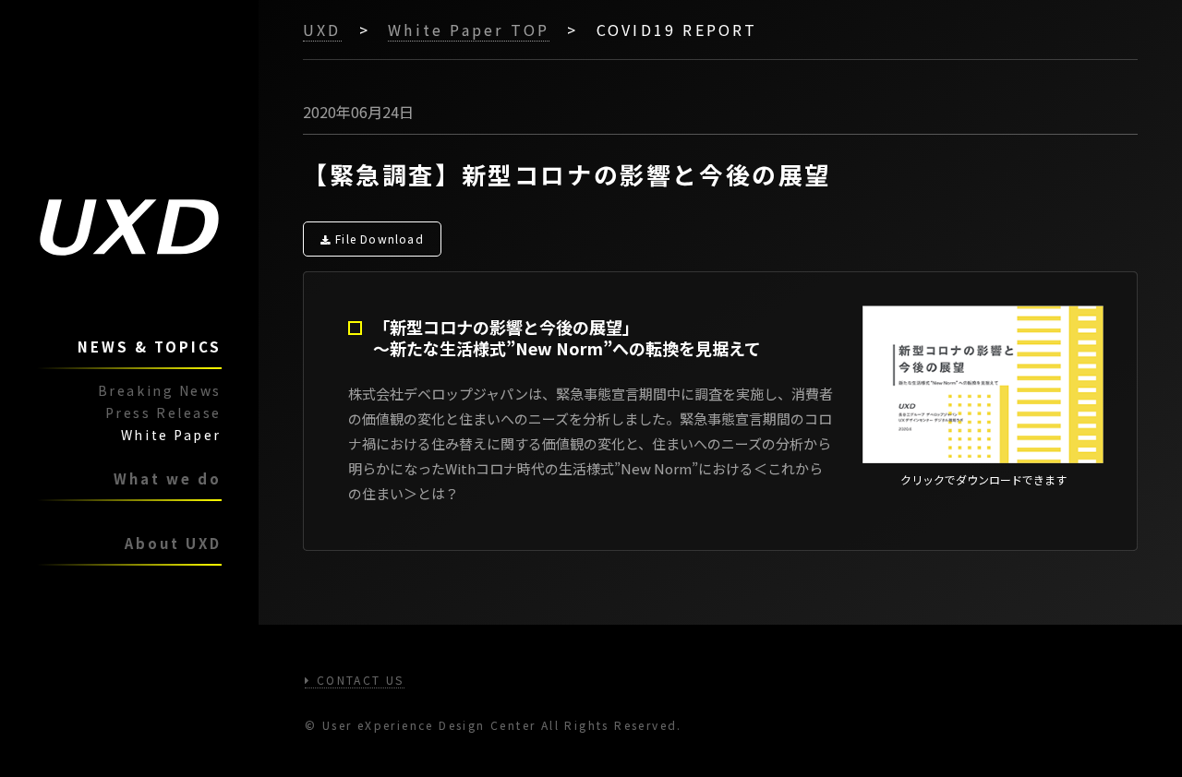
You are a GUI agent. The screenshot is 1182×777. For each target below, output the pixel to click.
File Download (379, 238)
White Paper (171, 434)
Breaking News (160, 390)
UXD (322, 29)
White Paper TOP (468, 29)
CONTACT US (357, 679)
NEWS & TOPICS (150, 346)
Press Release (163, 412)
